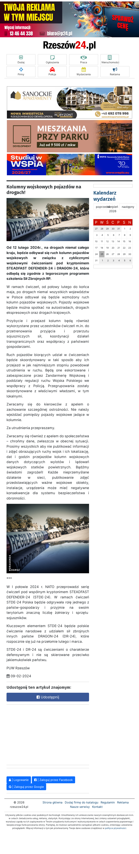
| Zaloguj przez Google (27, 787)
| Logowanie (20, 780)
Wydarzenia (84, 74)
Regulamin (108, 802)
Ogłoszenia (52, 62)
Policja (52, 74)
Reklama (115, 74)
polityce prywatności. (116, 828)
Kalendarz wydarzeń (104, 196)
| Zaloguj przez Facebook (55, 780)
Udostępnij (49, 697)
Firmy (21, 74)
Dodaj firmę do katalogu (81, 802)
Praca (83, 62)
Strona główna (52, 802)
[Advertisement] (34, 734)
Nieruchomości (110, 62)
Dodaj (21, 62)
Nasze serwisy (80, 807)
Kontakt (97, 807)
